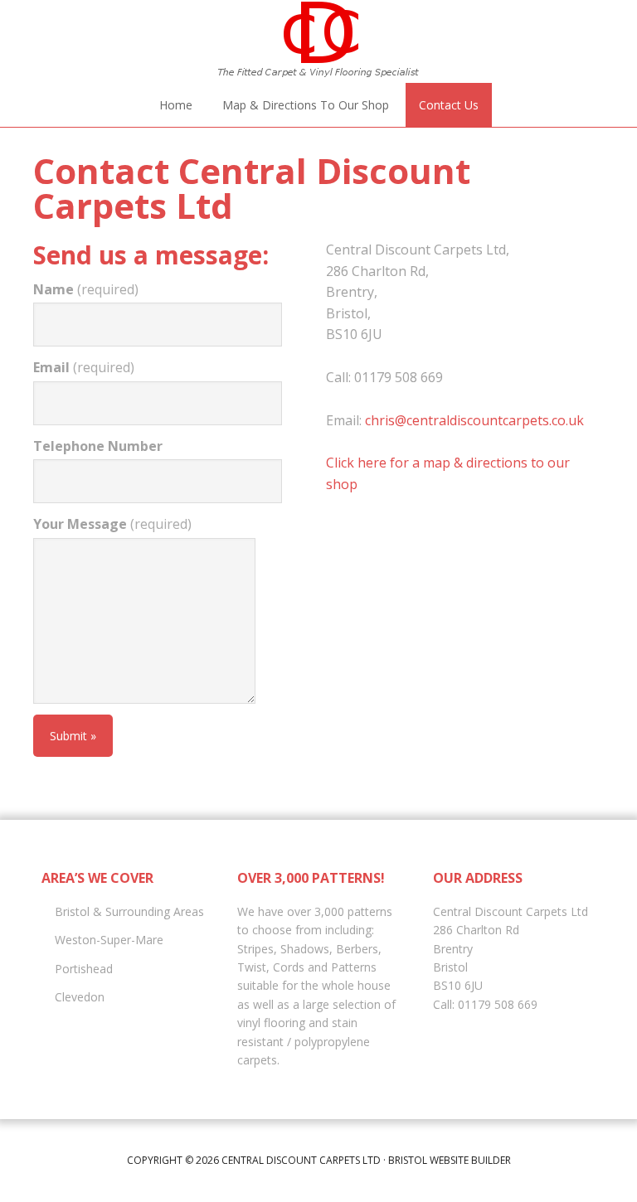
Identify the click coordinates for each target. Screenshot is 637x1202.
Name (86, 289)
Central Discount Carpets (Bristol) (318, 41)
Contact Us (449, 105)
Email (83, 367)
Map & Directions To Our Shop (305, 105)
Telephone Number (98, 446)
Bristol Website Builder (449, 1160)
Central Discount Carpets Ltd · (304, 1160)
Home (175, 105)
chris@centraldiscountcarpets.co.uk (474, 420)
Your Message (112, 524)
